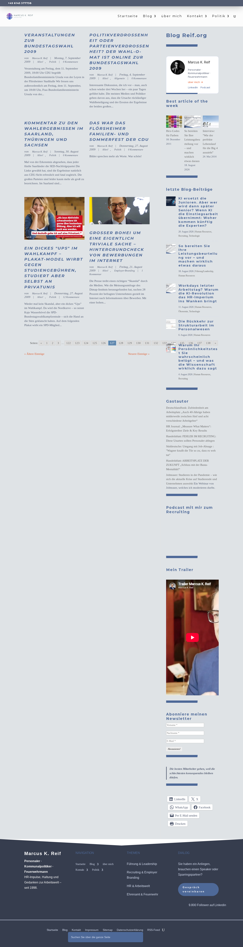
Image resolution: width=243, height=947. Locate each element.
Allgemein (119, 78)
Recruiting (183, 236)
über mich (171, 16)
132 (156, 343)
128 (121, 343)
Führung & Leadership (142, 864)
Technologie (194, 236)
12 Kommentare (71, 297)
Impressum (92, 930)
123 (77, 343)
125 (94, 343)
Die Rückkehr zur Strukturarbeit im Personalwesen (196, 325)
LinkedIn (193, 87)
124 (86, 343)
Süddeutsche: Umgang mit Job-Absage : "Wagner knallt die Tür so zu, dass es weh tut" (191, 450)
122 (68, 343)
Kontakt (195, 16)
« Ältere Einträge (34, 353)
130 (138, 343)
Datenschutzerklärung (130, 930)
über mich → (195, 82)
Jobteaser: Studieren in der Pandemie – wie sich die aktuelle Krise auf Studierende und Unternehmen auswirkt (191, 479)
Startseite (128, 16)
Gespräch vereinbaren (194, 889)
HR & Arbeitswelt (138, 886)
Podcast (205, 87)
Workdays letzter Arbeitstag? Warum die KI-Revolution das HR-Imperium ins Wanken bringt (198, 293)
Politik (219, 16)
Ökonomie (183, 311)
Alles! (40, 61)
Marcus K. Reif (39, 58)
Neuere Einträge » (139, 353)
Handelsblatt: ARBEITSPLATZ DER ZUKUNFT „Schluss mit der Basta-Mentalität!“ (187, 465)
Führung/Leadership (204, 271)
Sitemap (108, 930)
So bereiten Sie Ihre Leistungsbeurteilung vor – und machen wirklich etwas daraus (198, 255)
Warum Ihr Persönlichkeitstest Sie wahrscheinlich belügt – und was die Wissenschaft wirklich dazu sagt (198, 356)
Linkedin (220, 905)
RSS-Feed (153, 930)
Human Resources (203, 231)
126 (103, 343)
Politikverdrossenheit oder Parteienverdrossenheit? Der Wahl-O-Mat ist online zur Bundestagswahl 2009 (119, 52)
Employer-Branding (124, 270)
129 (129, 343)
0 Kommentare (70, 61)
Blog (147, 16)
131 (147, 343)
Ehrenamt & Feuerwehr (142, 894)
